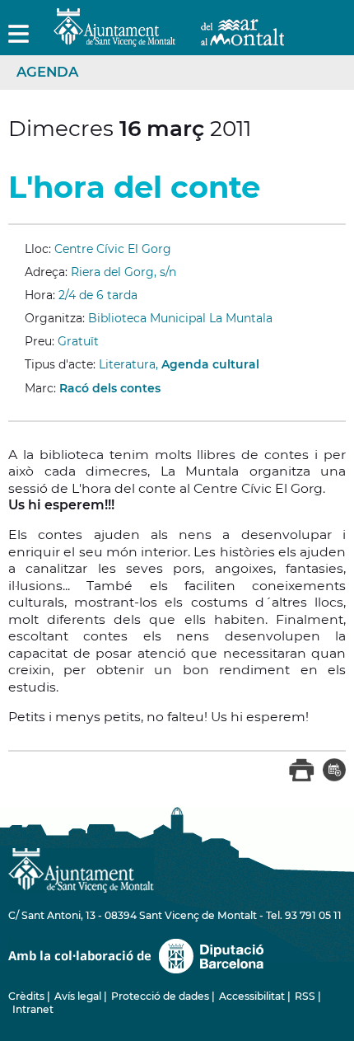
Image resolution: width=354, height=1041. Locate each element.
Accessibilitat (252, 996)
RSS (305, 996)
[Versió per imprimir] (301, 778)
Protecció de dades (160, 996)
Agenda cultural (210, 364)
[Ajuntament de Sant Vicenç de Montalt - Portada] (169, 37)
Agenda (47, 71)
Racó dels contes (110, 388)
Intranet (33, 1009)
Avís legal (77, 996)
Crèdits (26, 996)
